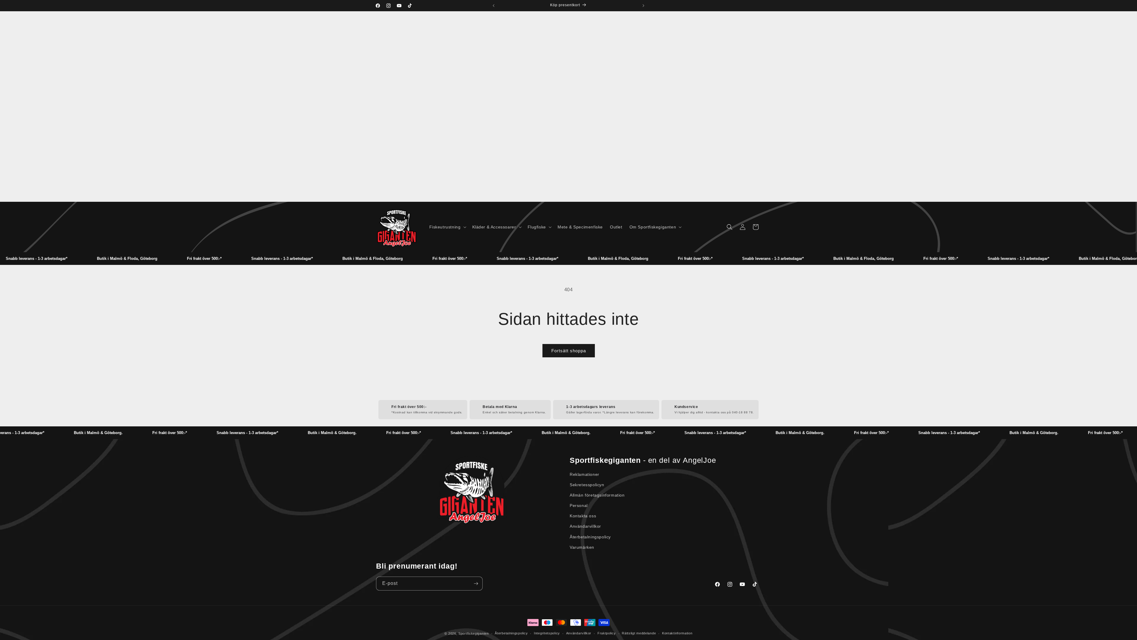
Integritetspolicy (547, 633)
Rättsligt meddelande (639, 633)
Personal (579, 505)
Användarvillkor (585, 526)
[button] (447, 227)
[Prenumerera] (475, 584)
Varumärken (582, 547)
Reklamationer (584, 474)
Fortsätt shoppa (568, 350)
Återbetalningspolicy (590, 537)
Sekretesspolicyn (587, 484)
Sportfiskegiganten (473, 633)
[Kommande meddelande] (643, 5)
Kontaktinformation (677, 633)
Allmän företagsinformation (597, 495)
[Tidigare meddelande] (493, 5)
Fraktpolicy (607, 633)
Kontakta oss (583, 515)
